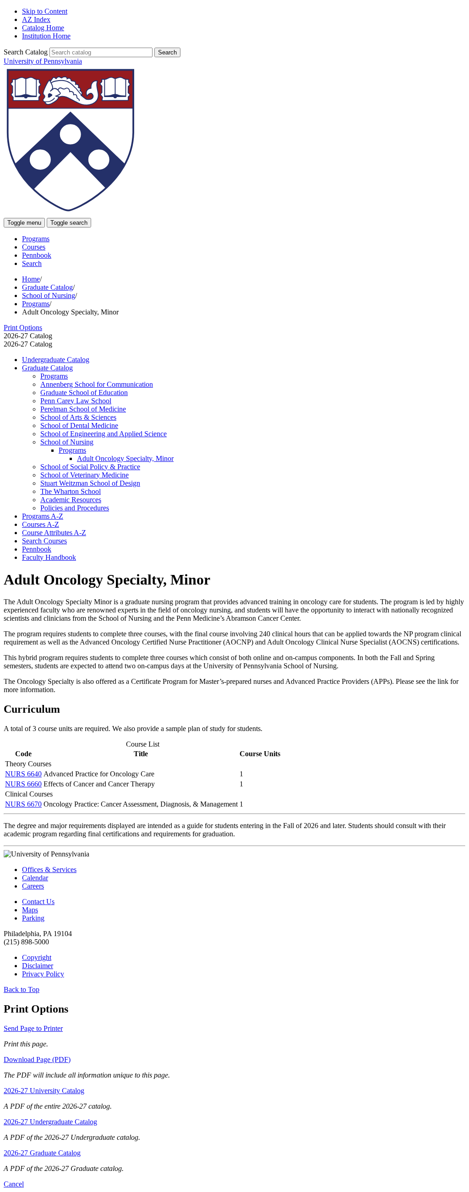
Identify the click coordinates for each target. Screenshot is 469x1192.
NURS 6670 (23, 804)
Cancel (14, 1184)
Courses (33, 247)
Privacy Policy (43, 974)
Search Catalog (26, 52)
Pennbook (36, 255)
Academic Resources (70, 500)
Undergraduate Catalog (55, 359)
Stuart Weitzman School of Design (90, 483)
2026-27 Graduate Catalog (42, 1153)
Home (31, 279)
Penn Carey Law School (75, 401)
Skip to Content (44, 11)
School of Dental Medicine (79, 425)
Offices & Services (49, 869)
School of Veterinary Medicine (84, 475)
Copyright (36, 957)
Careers (33, 886)
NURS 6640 (23, 774)
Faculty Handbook (49, 557)
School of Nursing (48, 295)
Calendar (35, 878)
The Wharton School (70, 491)
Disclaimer (37, 966)
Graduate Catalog (47, 287)
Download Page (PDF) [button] (37, 1059)
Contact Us (38, 901)
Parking (33, 918)
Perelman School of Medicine (83, 409)
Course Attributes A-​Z (54, 532)
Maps (30, 910)
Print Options (23, 327)
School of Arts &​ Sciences (78, 417)
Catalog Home (43, 28)
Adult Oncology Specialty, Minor (125, 458)
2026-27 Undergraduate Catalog (50, 1122)
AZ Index (36, 19)
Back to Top (21, 989)
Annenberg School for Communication (96, 384)
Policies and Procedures (74, 508)
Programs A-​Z (42, 516)
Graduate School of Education (84, 392)
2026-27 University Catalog (44, 1090)
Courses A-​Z (40, 524)
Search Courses (44, 541)
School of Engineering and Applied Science (103, 434)
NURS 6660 (23, 784)
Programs (35, 239)
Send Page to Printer (33, 1028)
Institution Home (46, 36)
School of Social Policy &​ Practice (90, 467)
